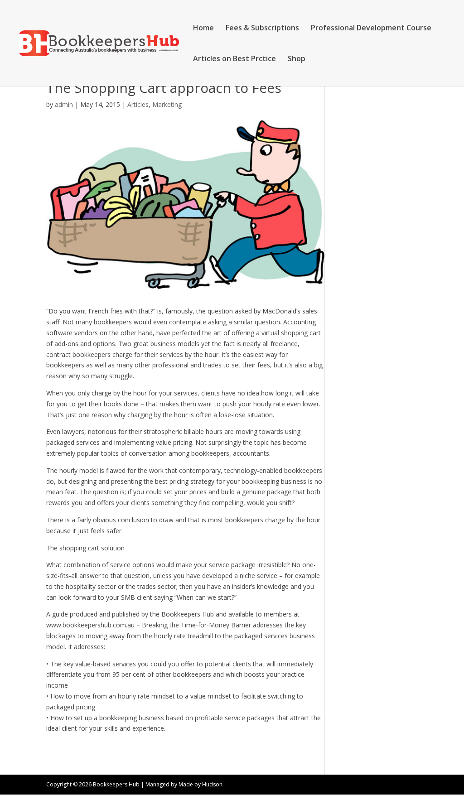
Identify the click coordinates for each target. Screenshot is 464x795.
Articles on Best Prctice (234, 59)
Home (203, 28)
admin (64, 104)
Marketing (167, 104)
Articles (138, 104)
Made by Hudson (200, 784)
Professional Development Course (371, 28)
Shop (296, 59)
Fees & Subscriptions (262, 28)
